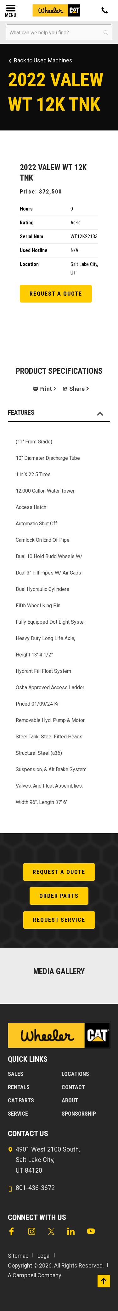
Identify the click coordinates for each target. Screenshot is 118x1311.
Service (18, 1113)
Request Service (59, 919)
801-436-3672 (35, 1188)
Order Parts (59, 895)
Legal (44, 1255)
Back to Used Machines (43, 60)
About (70, 1100)
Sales (15, 1074)
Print (45, 388)
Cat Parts (21, 1100)
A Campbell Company (34, 1275)
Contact (73, 1087)
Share (77, 388)
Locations (75, 1074)
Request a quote (56, 293)
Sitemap (18, 1255)
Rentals (19, 1087)
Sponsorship (79, 1113)
